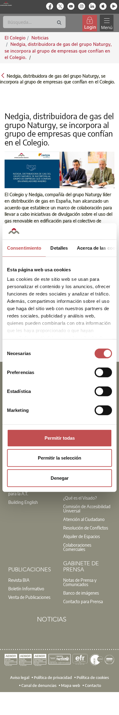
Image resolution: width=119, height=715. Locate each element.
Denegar (60, 477)
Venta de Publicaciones (29, 597)
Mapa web (70, 685)
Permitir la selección (59, 457)
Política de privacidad (53, 677)
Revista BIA (19, 580)
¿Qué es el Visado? (80, 498)
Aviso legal (19, 677)
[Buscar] (59, 23)
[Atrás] (2, 75)
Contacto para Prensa (83, 601)
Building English (23, 502)
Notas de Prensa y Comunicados (79, 582)
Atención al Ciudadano (84, 519)
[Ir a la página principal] (6, 4)
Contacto (93, 685)
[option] (32, 502)
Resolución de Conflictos (85, 527)
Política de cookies (93, 677)
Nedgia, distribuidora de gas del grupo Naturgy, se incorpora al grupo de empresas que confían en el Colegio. (58, 50)
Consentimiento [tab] (24, 247)
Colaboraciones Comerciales (77, 547)
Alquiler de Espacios (81, 536)
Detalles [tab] (59, 247)
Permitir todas (60, 437)
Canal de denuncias (38, 685)
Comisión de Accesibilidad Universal (86, 508)
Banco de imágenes (81, 593)
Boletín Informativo (26, 588)
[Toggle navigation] (106, 23)
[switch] (103, 372)
